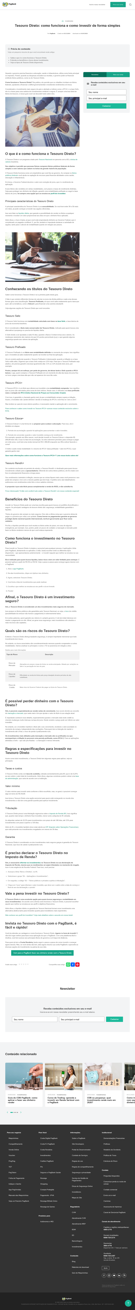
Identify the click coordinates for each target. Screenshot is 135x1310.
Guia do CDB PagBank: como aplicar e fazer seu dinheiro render (22, 1100)
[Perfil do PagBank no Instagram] (109, 1275)
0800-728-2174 (109, 1237)
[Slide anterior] (7, 1112)
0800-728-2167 (109, 1256)
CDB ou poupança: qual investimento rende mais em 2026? (101, 1100)
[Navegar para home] (62, 21)
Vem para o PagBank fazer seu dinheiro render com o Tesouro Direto (42, 953)
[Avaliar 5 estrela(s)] (28, 964)
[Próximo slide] (21, 1112)
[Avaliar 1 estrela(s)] (19, 964)
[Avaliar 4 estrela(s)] (26, 964)
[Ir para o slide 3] (15, 1112)
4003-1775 (108, 1229)
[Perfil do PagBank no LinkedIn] (119, 1275)
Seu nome (93, 92)
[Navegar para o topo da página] (128, 1303)
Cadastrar (106, 106)
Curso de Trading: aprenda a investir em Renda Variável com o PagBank (63, 1100)
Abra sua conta (118, 4)
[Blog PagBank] (124, 1275)
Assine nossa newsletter (97, 4)
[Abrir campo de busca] (130, 4)
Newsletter (95, 75)
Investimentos (69, 21)
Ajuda (105, 1268)
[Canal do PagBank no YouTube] (114, 1275)
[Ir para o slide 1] (11, 1112)
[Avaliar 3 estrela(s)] (24, 964)
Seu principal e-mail (97, 98)
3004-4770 (108, 1245)
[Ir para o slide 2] (14, 1112)
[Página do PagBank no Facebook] (104, 1275)
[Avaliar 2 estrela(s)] (21, 964)
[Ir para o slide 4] (17, 1112)
